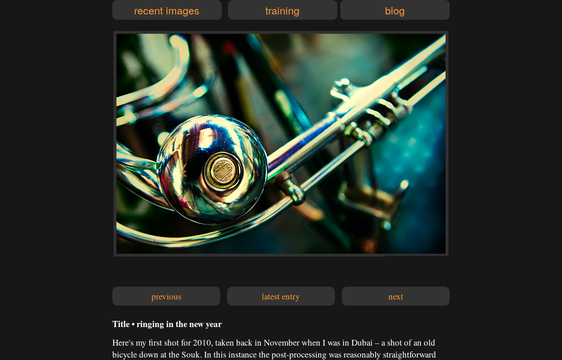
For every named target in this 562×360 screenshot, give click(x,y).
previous (166, 296)
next (395, 296)
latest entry (281, 296)
